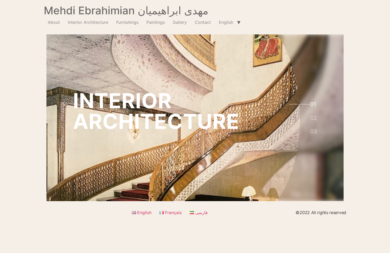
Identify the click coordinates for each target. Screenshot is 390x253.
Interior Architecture (88, 22)
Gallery (180, 22)
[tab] (312, 103)
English (226, 22)
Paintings (155, 22)
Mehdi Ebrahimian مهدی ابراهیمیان (126, 10)
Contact (203, 22)
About (54, 22)
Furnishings (127, 22)
